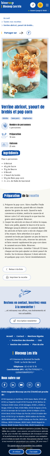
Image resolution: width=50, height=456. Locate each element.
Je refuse (16, 452)
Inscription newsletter (27, 321)
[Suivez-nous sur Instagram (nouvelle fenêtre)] (30, 385)
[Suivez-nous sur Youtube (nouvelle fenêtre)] (21, 385)
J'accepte (33, 452)
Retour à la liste (16, 269)
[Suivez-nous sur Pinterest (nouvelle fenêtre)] (38, 385)
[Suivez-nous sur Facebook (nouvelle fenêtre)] (4, 385)
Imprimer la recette (18, 277)
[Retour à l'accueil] (7, 3)
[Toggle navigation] (47, 5)
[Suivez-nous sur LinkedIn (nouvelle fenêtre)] (13, 385)
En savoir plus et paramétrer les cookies (25, 446)
